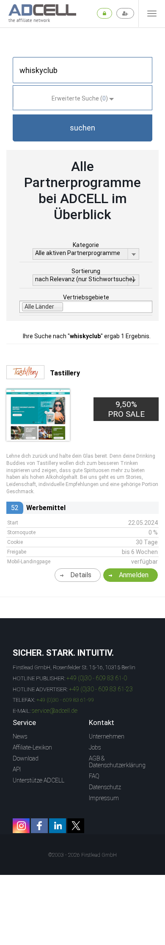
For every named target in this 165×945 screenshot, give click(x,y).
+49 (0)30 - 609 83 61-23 (101, 689)
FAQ (94, 776)
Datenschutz (105, 787)
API (17, 769)
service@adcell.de (54, 710)
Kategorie (86, 245)
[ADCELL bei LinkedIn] (57, 825)
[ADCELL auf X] (75, 825)
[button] (82, 127)
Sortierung (86, 271)
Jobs (95, 747)
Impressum (104, 798)
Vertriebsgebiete (86, 297)
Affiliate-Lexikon (32, 747)
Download (25, 758)
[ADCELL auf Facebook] (39, 825)
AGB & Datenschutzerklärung (117, 761)
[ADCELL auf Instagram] (21, 825)
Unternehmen (106, 736)
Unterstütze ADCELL (38, 780)
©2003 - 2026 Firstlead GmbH (82, 855)
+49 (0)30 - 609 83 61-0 (96, 678)
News (20, 736)
